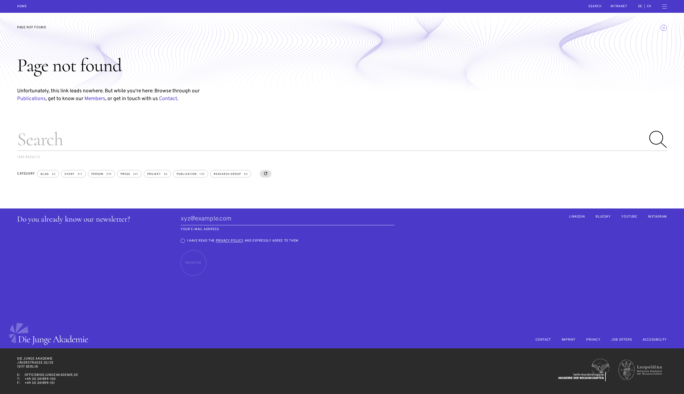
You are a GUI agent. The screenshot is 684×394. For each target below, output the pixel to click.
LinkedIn (577, 217)
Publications (31, 99)
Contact (168, 99)
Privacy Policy (229, 241)
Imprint (569, 340)
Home (22, 7)
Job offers (621, 340)
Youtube (629, 217)
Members (94, 99)
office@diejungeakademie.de (51, 375)
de (640, 6)
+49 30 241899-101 (40, 383)
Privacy (593, 340)
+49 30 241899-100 (40, 379)
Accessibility (655, 340)
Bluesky (603, 217)
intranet (619, 6)
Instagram (657, 217)
